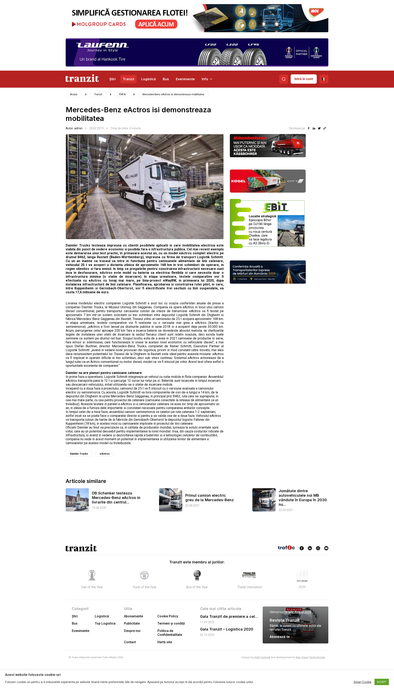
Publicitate (132, 623)
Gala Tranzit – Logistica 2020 (226, 629)
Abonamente (133, 616)
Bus (166, 79)
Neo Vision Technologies (310, 657)
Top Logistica (105, 623)
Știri (112, 79)
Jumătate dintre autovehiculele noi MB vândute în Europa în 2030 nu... (303, 498)
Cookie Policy (167, 616)
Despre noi (132, 631)
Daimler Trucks (79, 453)
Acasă (73, 94)
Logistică (148, 79)
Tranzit (128, 79)
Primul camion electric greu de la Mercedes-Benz (209, 497)
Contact (130, 642)
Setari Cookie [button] (362, 682)
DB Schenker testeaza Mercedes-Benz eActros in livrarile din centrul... (116, 497)
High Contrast (262, 657)
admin (78, 128)
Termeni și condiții (171, 623)
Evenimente (185, 79)
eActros (105, 453)
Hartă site (164, 642)
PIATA (122, 94)
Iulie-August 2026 (300, 612)
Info (205, 79)
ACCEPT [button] (381, 681)
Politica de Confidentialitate (169, 633)
